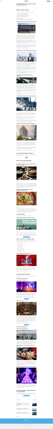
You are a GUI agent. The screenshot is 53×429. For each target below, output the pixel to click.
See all (17, 416)
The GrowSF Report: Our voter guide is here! (22, 408)
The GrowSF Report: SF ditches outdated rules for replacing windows (22, 404)
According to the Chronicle (22, 184)
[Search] (45, 1)
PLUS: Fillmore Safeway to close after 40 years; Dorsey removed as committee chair (23, 413)
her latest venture (26, 387)
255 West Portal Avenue (21, 207)
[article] (26, 405)
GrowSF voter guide (20, 233)
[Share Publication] (46, 1)
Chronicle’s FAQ (30, 48)
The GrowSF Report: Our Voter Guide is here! (22, 412)
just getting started (31, 72)
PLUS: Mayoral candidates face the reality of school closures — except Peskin (23, 409)
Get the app (29, 426)
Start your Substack (25, 426)
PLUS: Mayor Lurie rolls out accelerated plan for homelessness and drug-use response (23, 405)
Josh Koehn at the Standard (26, 118)
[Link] (15, 9)
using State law (22, 143)
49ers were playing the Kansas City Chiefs (22, 362)
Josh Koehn (24, 70)
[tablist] (17, 402)
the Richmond (34, 343)
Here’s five (23, 364)
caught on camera (27, 84)
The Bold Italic (19, 276)
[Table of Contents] (0, 214)
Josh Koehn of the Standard (22, 64)
